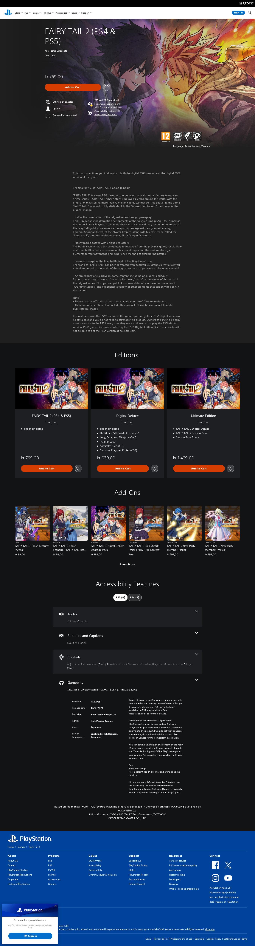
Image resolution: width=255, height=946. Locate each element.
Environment (94, 860)
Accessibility (94, 865)
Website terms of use (181, 938)
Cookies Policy (213, 938)
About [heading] (12, 855)
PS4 (50, 865)
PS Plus (47, 12)
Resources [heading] (175, 855)
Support (85, 12)
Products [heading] (54, 855)
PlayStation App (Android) (222, 892)
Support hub (135, 860)
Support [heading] (134, 855)
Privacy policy (161, 938)
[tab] (120, 597)
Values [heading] (92, 855)
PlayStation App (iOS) (220, 887)
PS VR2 (51, 870)
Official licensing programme (184, 888)
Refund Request (137, 884)
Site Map (199, 938)
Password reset (137, 879)
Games (36, 12)
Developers (175, 879)
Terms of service (177, 860)
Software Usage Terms (235, 938)
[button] (105, 114)
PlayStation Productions (20, 874)
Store (17, 12)
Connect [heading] (214, 855)
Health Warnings (137, 768)
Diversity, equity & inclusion (102, 874)
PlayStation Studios (18, 870)
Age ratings (175, 870)
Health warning (177, 874)
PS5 (26, 12)
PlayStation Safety (138, 865)
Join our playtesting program (224, 897)
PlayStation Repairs (139, 874)
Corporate (13, 879)
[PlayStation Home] (8, 13)
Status (132, 870)
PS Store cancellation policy (183, 865)
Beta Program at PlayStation (223, 901)
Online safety (95, 870)
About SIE (13, 860)
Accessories (61, 12)
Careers (12, 865)
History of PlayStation (19, 884)
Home (11, 846)
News (74, 12)
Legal (148, 938)
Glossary (173, 884)
